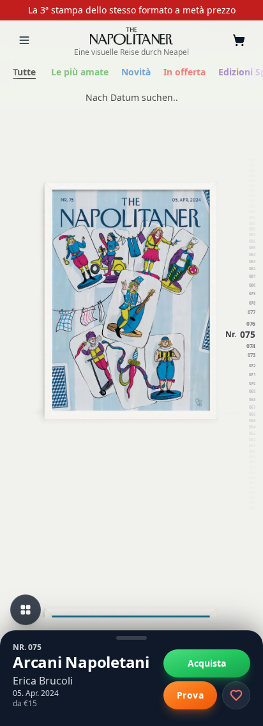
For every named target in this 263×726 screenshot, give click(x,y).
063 (252, 434)
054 (252, 483)
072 (252, 365)
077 (251, 312)
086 (252, 241)
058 (252, 462)
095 (252, 191)
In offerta (184, 72)
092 (252, 207)
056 (252, 472)
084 (252, 254)
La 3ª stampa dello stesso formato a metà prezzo (132, 10)
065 (252, 421)
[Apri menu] (24, 40)
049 (252, 509)
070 (252, 383)
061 (252, 445)
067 (252, 407)
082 (252, 268)
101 (252, 160)
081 (252, 277)
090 (252, 218)
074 (251, 345)
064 (252, 427)
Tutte (24, 72)
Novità (136, 72)
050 (252, 504)
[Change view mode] (25, 609)
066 (252, 414)
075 (247, 334)
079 (252, 293)
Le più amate (80, 72)
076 (251, 323)
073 (251, 355)
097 (252, 181)
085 (252, 247)
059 (252, 456)
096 (252, 186)
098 (252, 176)
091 (252, 212)
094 (252, 196)
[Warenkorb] (239, 40)
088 (252, 229)
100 (252, 165)
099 (252, 170)
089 (252, 223)
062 (252, 439)
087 (252, 235)
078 (252, 303)
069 (252, 392)
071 (252, 374)
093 (252, 201)
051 (252, 499)
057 (252, 467)
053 (252, 488)
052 (252, 493)
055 (252, 478)
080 (252, 285)
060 (252, 451)
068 (252, 399)
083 (252, 261)
